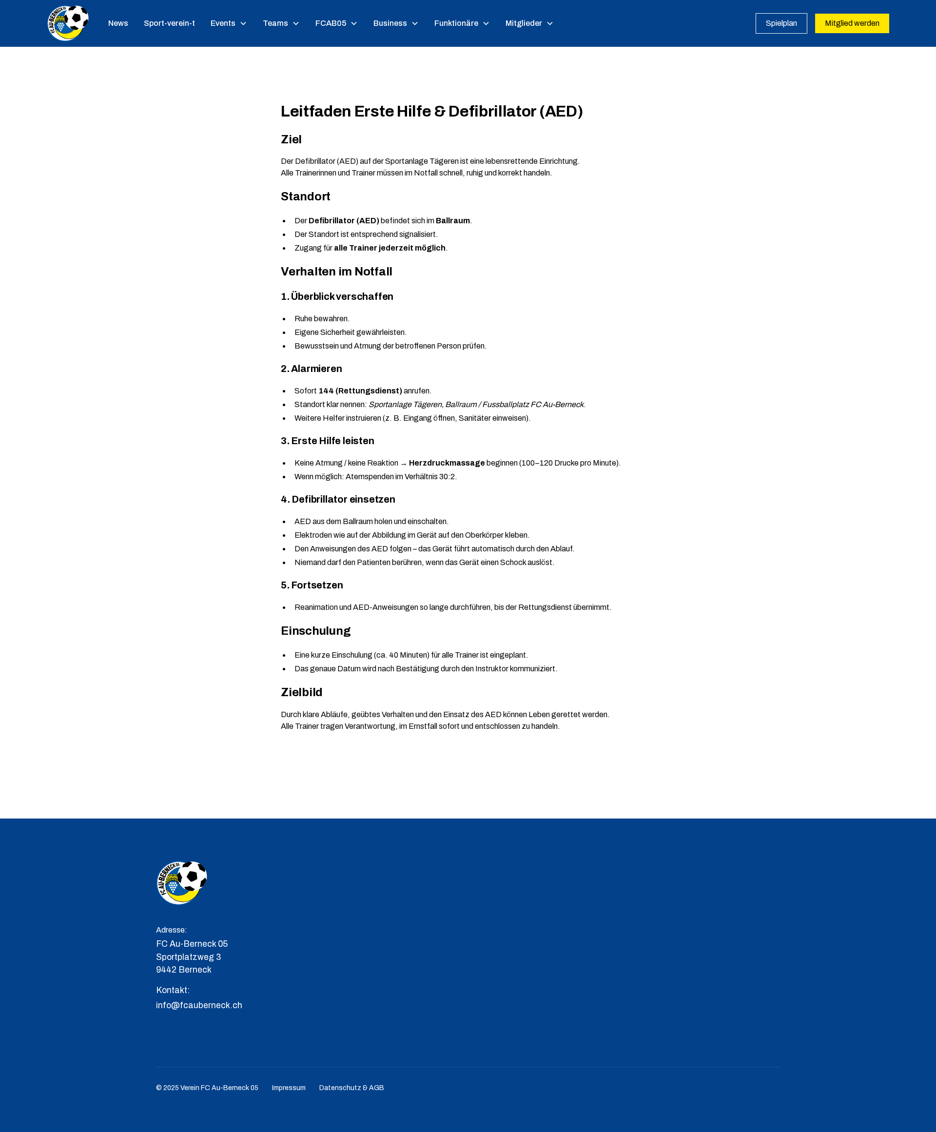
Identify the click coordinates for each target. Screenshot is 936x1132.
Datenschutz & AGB (351, 1088)
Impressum (289, 1088)
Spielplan (781, 23)
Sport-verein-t (169, 23)
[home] (68, 23)
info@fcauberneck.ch (199, 1005)
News (118, 23)
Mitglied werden (852, 23)
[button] (229, 23)
